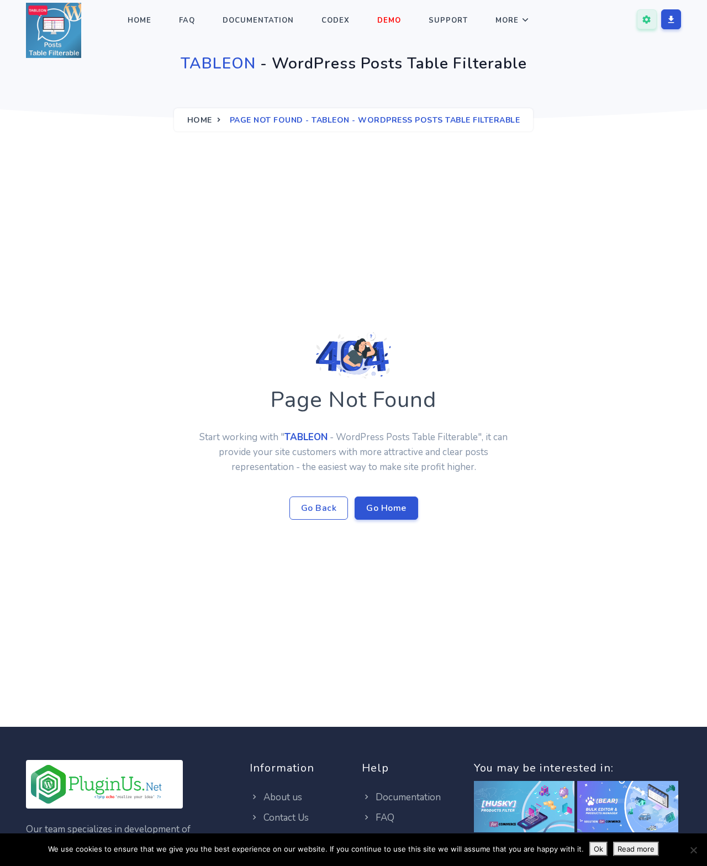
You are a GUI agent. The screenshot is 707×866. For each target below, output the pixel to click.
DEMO (389, 20)
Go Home (386, 508)
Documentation (258, 20)
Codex (335, 20)
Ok (598, 848)
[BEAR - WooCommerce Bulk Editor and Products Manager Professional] (627, 807)
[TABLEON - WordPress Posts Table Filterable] (53, 32)
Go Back (319, 508)
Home (139, 20)
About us (281, 797)
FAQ (187, 20)
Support (448, 20)
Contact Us (285, 817)
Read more (636, 848)
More (507, 20)
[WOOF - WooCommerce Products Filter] (524, 807)
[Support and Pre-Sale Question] (647, 19)
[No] (693, 850)
